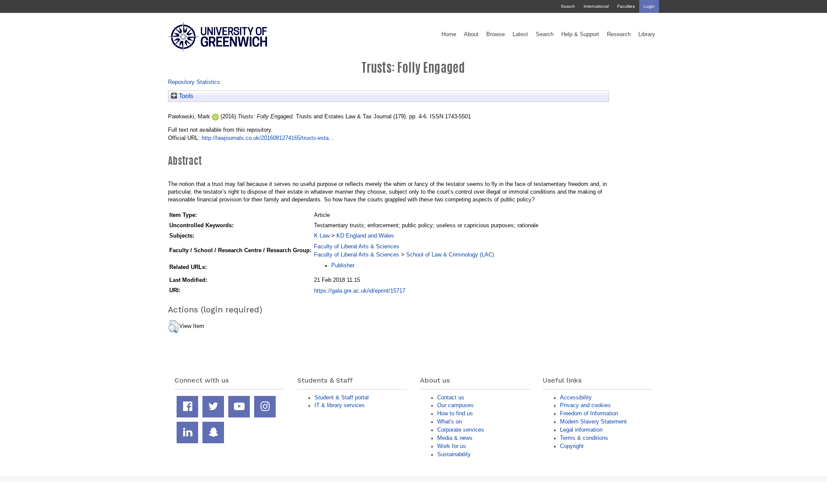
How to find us (455, 413)
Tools (185, 96)
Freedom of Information (589, 413)
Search (568, 6)
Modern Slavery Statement (593, 421)
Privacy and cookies (585, 405)
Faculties (626, 6)
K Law (322, 235)
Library (646, 34)
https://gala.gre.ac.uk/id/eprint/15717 (359, 290)
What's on (449, 421)
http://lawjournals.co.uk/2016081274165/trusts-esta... (268, 138)
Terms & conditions (584, 438)
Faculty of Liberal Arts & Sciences (356, 246)
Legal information (581, 429)
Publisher (342, 265)
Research (619, 34)
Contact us (450, 397)
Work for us (451, 446)
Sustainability (454, 454)
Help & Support (580, 34)
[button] (173, 326)
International (596, 6)
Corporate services (460, 429)
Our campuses (455, 405)
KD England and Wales (365, 235)
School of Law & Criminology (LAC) (450, 254)
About (471, 34)
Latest (520, 34)
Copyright (572, 446)
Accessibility (576, 397)
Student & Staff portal (341, 397)
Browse (495, 34)
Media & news (455, 438)
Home (448, 34)
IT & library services (339, 405)
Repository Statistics (194, 82)
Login (649, 6)
